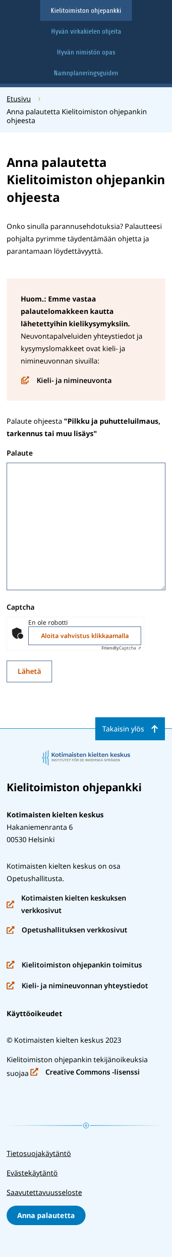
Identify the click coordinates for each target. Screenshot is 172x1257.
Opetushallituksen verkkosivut (67, 930)
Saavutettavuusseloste (44, 1192)
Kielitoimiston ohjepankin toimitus (74, 965)
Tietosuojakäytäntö (39, 1153)
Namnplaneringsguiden (86, 73)
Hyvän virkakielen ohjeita (86, 31)
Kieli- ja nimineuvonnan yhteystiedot (77, 986)
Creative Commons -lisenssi (85, 1072)
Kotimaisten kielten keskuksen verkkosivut (66, 905)
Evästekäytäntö (32, 1173)
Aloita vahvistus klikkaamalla (85, 635)
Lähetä (29, 671)
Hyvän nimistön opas (86, 52)
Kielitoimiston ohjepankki (86, 11)
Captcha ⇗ (121, 648)
